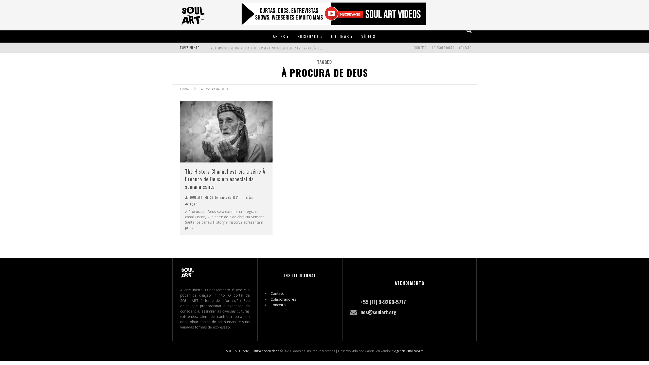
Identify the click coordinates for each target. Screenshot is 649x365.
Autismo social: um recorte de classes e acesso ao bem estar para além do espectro (273, 48)
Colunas (340, 36)
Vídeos (368, 36)
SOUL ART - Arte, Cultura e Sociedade (252, 351)
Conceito (420, 48)
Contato (465, 48)
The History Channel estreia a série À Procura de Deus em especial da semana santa (225, 179)
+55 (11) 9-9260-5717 (383, 302)
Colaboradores (443, 48)
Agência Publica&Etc (408, 351)
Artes (279, 36)
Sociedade (308, 36)
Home (184, 89)
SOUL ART (196, 197)
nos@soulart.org (378, 312)
